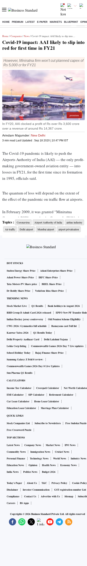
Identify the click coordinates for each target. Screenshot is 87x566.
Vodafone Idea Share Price (49, 290)
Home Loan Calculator (46, 401)
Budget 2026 (49, 471)
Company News (32, 445)
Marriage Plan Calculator (55, 408)
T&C (44, 483)
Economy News (68, 465)
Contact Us (30, 496)
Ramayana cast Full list (64, 326)
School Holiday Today (19, 352)
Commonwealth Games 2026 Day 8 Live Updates (33, 366)
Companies (16, 36)
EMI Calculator (15, 394)
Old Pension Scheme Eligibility (64, 319)
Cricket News (62, 451)
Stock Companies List (18, 423)
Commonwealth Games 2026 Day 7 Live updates (57, 346)
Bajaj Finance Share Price (49, 352)
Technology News (39, 458)
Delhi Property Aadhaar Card (23, 339)
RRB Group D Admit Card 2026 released (29, 312)
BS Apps (24, 503)
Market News (53, 445)
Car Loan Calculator (18, 401)
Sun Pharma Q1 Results (19, 372)
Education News (15, 465)
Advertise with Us (50, 496)
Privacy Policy (59, 483)
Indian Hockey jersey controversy (25, 319)
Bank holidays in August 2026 (64, 306)
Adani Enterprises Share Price (56, 270)
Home (6, 22)
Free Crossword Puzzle (19, 430)
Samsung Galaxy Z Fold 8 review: (25, 359)
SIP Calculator (36, 394)
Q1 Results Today (42, 332)
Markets (56, 22)
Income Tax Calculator (19, 388)
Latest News (13, 445)
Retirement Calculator (61, 394)
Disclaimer (12, 489)
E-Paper (42, 22)
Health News (49, 465)
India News (13, 471)
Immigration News (40, 451)
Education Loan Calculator (21, 408)
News (26, 36)
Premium (17, 22)
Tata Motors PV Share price (22, 284)
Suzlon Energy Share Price (21, 270)
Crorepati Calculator (47, 388)
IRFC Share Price (48, 277)
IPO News (70, 445)
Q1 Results (37, 306)
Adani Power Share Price (20, 277)
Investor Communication (36, 489)
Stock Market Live (17, 306)
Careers (11, 503)
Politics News (30, 471)
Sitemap (68, 496)
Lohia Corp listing (16, 346)
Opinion (33, 465)
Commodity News (16, 451)
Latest (30, 22)
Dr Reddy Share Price (18, 290)
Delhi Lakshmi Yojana (56, 339)
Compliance (13, 496)
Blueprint (71, 22)
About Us (32, 483)
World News (59, 458)
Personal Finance (16, 458)
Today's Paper (14, 483)
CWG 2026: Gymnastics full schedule (27, 326)
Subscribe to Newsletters (48, 423)
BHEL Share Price (52, 284)
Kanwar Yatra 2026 (18, 332)
